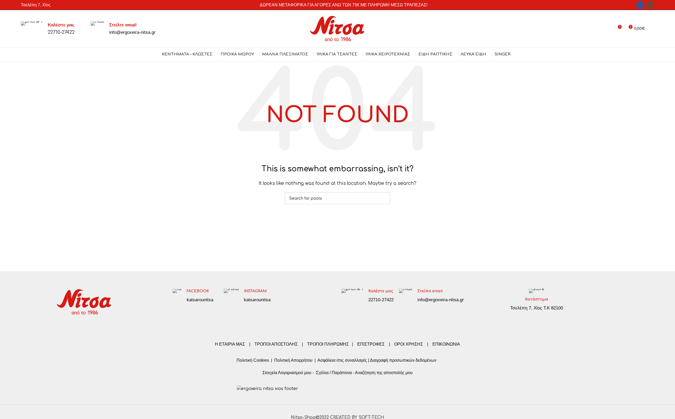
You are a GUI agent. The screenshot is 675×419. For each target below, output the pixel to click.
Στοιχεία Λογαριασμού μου (286, 372)
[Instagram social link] (650, 5)
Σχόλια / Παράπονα (334, 372)
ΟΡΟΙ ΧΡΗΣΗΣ (408, 344)
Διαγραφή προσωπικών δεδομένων (403, 360)
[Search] (652, 28)
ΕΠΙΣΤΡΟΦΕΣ (371, 344)
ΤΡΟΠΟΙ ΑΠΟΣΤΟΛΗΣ (276, 344)
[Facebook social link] (640, 5)
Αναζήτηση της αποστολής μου (384, 372)
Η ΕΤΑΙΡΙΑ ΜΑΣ (230, 344)
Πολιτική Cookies (253, 360)
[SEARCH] (383, 198)
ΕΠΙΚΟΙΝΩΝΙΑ (446, 344)
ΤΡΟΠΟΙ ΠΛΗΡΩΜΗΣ (328, 344)
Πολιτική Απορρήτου (292, 360)
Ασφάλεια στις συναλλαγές (342, 360)
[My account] (608, 28)
